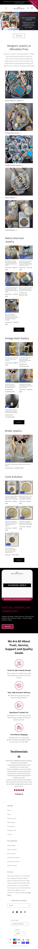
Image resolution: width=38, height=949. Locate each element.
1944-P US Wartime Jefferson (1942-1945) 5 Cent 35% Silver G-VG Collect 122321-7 (10, 550)
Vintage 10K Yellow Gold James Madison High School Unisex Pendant (26, 386)
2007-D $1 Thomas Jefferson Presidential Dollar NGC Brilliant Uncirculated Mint (12, 498)
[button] (6, 8)
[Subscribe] (29, 905)
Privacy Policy (11, 826)
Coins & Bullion (10, 230)
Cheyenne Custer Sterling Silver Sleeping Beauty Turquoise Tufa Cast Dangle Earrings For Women (25, 263)
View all (19, 330)
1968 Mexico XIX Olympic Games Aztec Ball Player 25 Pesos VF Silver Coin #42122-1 (11, 523)
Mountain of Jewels (16, 945)
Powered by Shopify (24, 945)
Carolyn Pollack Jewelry (13, 165)
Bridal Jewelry (10, 198)
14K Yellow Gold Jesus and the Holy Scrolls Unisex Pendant (11, 359)
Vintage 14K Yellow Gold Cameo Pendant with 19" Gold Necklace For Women (11, 411)
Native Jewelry (11, 853)
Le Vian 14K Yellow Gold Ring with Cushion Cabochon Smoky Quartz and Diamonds (25, 360)
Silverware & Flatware (13, 857)
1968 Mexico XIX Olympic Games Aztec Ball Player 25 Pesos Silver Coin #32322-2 (25, 523)
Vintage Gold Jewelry (12, 133)
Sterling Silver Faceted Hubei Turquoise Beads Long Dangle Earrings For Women (11, 263)
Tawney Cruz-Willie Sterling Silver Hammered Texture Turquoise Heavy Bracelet (26, 289)
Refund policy (11, 822)
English (18, 933)
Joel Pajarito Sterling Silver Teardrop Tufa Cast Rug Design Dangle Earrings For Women (11, 290)
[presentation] (7, 775)
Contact (9, 834)
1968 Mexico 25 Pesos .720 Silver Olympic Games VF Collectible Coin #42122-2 (25, 498)
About (9, 814)
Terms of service (12, 818)
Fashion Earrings (12, 865)
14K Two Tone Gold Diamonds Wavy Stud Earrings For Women (10, 386)
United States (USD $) (18, 924)
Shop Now (19, 36)
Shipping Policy (11, 830)
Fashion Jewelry (12, 849)
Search (9, 810)
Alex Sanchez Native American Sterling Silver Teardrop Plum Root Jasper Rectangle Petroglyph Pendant (11, 317)
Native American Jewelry (13, 101)
